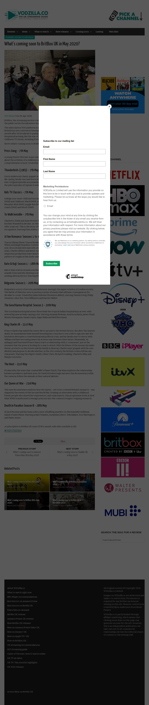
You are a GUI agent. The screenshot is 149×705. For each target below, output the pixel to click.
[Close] (109, 106)
